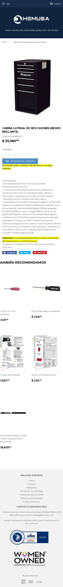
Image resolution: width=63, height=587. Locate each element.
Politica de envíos (31, 502)
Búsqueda (31, 487)
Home (32, 480)
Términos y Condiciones (31, 491)
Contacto (31, 484)
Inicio (4, 42)
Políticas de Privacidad (31, 498)
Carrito (57, 4)
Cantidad (6, 149)
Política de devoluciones (31, 494)
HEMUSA (34, 575)
